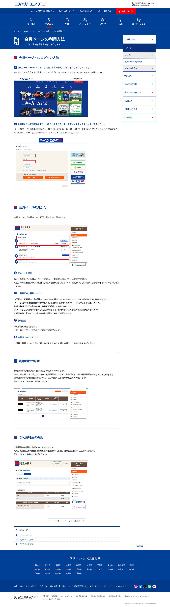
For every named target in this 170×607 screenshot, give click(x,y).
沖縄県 (79, 573)
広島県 (37, 573)
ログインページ (26, 535)
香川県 (47, 573)
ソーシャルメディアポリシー (52, 599)
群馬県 (79, 565)
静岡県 (68, 569)
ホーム (16, 31)
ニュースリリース (67, 596)
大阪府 (99, 569)
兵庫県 (110, 569)
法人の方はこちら (86, 11)
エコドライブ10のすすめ (116, 586)
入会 (121, 24)
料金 (67, 24)
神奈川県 (121, 565)
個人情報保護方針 (81, 596)
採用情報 (55, 596)
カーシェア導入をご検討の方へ (42, 11)
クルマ (103, 24)
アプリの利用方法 (72, 521)
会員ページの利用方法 (133, 62)
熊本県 (68, 573)
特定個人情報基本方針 (97, 596)
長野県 (58, 569)
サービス (31, 24)
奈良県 (120, 569)
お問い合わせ (19, 586)
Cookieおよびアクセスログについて (137, 596)
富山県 (37, 569)
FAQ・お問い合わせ (66, 11)
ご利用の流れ (27, 31)
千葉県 (99, 565)
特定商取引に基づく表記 (83, 586)
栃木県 (68, 565)
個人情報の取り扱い (115, 596)
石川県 (47, 569)
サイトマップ (100, 586)
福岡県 (58, 573)
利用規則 (128, 117)
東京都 (110, 565)
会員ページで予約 (26, 540)
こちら (62, 132)
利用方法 (49, 24)
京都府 (89, 569)
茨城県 (58, 565)
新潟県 (131, 565)
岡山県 (131, 569)
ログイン (39, 31)
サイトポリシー (32, 586)
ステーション (85, 24)
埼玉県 (89, 565)
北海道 (37, 565)
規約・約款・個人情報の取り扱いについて (56, 586)
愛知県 (79, 569)
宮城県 (47, 565)
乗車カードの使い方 (132, 92)
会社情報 (46, 596)
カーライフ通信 (138, 24)
